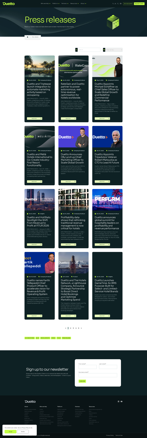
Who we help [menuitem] (43, 406)
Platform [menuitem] (59, 406)
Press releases (66, 338)
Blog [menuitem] (90, 411)
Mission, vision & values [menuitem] (30, 409)
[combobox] (88, 50)
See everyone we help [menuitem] (45, 423)
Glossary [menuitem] (91, 423)
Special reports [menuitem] (93, 413)
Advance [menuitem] (59, 416)
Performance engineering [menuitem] (95, 409)
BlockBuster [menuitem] (60, 415)
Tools (58, 338)
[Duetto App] (115, 3)
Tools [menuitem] (90, 418)
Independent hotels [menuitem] (45, 415)
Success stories (29, 338)
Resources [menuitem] (92, 406)
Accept (10, 431)
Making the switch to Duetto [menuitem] (64, 425)
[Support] (117, 3)
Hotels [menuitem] (41, 409)
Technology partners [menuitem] (80, 411)
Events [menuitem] (26, 415)
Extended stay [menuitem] (43, 418)
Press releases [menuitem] (92, 420)
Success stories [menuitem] (93, 416)
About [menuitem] (26, 406)
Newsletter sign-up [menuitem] (94, 422)
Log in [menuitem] (26, 423)
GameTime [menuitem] (60, 418)
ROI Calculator (128, 3)
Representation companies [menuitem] (46, 422)
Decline (23, 431)
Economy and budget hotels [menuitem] (47, 416)
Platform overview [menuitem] (61, 409)
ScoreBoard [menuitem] (60, 413)
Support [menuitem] (26, 416)
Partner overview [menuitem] (79, 409)
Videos (53, 338)
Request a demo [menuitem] (28, 420)
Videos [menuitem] (91, 415)
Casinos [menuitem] (42, 411)
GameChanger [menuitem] (61, 411)
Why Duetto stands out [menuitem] (63, 423)
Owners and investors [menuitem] (45, 420)
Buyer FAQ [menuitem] (27, 418)
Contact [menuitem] (26, 422)
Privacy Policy (25, 427)
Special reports (45, 338)
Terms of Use (119, 435)
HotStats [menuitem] (59, 420)
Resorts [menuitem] (41, 413)
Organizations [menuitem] (78, 413)
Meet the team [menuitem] (28, 411)
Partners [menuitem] (77, 406)
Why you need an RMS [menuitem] (62, 422)
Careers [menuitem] (26, 413)
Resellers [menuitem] (77, 416)
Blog (37, 338)
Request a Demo (139, 3)
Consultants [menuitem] (78, 415)
